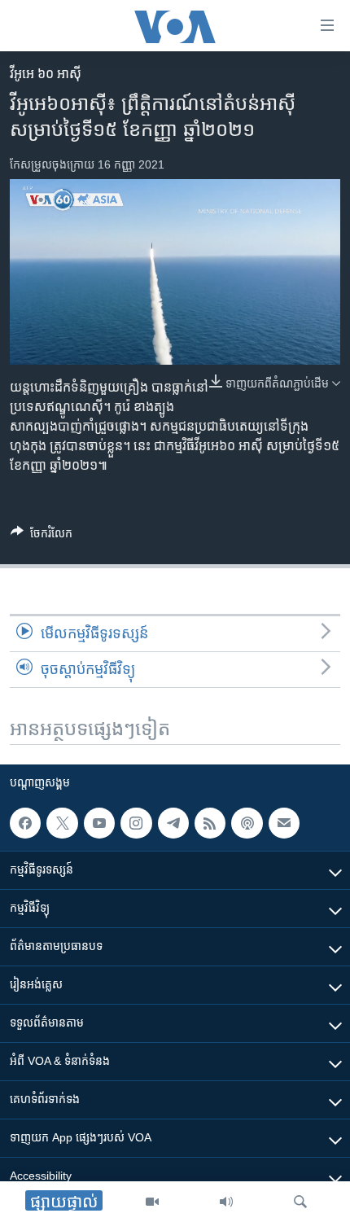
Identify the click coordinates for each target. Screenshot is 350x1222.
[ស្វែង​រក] (300, 1201)
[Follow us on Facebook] (25, 823)
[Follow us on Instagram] (135, 823)
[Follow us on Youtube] (99, 823)
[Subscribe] (284, 823)
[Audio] (226, 1201)
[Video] (152, 1201)
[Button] (41, 536)
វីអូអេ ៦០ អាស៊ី (45, 74)
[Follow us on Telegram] (173, 823)
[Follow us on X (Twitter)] (61, 823)
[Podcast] (246, 823)
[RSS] (210, 823)
